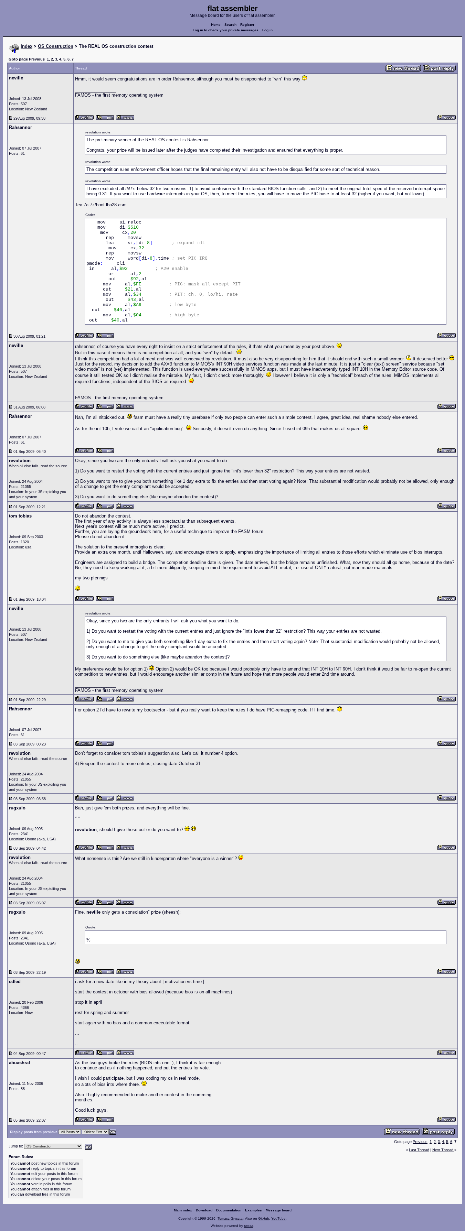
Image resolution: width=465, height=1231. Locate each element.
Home (216, 24)
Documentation (228, 1210)
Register (247, 24)
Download (204, 1210)
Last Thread (419, 1150)
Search (230, 24)
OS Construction (55, 46)
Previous (37, 59)
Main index (183, 1210)
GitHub (263, 1218)
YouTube (278, 1218)
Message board (279, 1210)
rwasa (248, 1226)
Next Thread (443, 1150)
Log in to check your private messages (225, 30)
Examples (253, 1210)
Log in (267, 30)
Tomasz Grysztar (230, 1218)
